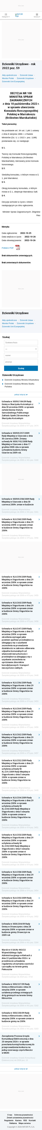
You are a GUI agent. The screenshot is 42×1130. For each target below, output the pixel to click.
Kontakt (32, 1120)
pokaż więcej (20, 1069)
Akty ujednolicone (9, 75)
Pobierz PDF (8, 248)
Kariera (18, 1120)
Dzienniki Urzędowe (25, 78)
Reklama (13, 1123)
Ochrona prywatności (23, 1115)
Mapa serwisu (25, 1123)
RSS (25, 1120)
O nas (9, 1115)
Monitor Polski (8, 78)
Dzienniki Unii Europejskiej (13, 82)
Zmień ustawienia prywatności (20, 1117)
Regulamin (8, 1120)
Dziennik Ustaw (26, 75)
